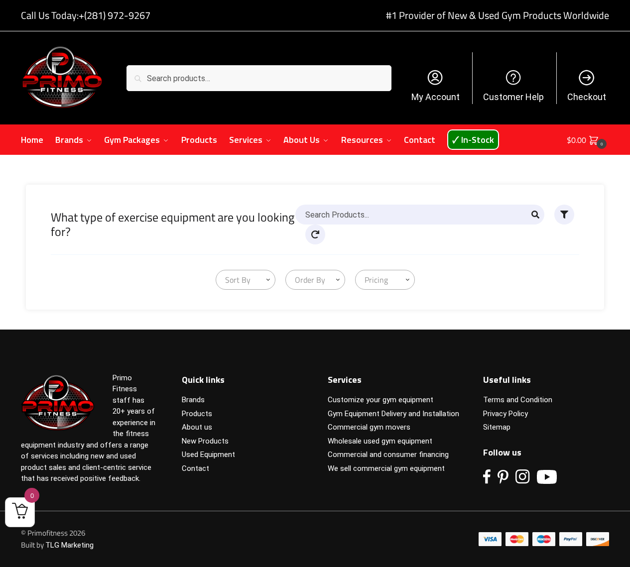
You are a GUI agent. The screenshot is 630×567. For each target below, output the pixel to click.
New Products (205, 441)
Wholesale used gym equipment (380, 441)
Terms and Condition (517, 399)
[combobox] (245, 280)
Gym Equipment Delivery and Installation (393, 413)
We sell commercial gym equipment (386, 468)
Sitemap (496, 427)
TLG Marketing (69, 545)
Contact (195, 468)
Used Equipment (208, 454)
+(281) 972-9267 (114, 15)
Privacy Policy (505, 413)
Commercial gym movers (369, 427)
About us (197, 427)
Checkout (586, 97)
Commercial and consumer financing (388, 454)
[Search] (535, 215)
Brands (193, 399)
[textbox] (236, 280)
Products (197, 413)
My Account (435, 97)
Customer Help (513, 97)
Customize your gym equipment (380, 399)
